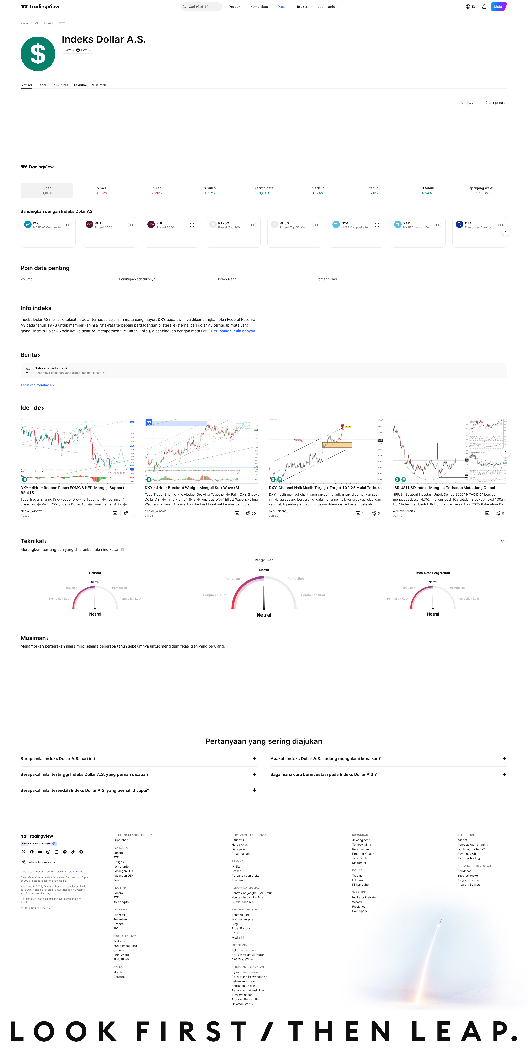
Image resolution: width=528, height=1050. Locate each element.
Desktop (119, 976)
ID (473, 7)
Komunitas (259, 7)
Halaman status (242, 1004)
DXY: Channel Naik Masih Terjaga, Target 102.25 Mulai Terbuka (325, 487)
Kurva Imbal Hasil (125, 945)
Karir (235, 933)
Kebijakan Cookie (243, 985)
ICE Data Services (72, 871)
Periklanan (464, 871)
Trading (357, 875)
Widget (462, 840)
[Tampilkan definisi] (35, 279)
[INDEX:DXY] (397, 479)
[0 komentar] (115, 513)
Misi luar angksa (242, 919)
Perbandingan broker (246, 875)
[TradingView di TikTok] (73, 852)
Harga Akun (240, 844)
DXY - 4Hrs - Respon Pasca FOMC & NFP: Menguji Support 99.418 (72, 490)
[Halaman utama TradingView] (40, 6)
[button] (243, 6)
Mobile (117, 972)
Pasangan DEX (123, 875)
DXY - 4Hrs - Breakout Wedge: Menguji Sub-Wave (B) (192, 487)
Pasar (282, 7)
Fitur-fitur (238, 840)
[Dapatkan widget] (470, 102)
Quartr (24, 902)
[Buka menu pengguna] (484, 6)
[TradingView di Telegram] (65, 852)
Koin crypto (121, 866)
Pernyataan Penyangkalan (249, 976)
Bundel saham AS (243, 902)
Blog (235, 924)
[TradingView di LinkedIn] (56, 852)
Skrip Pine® (121, 959)
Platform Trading (468, 858)
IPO (115, 928)
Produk (234, 7)
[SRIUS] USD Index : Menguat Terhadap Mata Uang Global (444, 487)
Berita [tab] (42, 85)
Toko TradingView (244, 950)
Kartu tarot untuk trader (248, 954)
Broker (302, 7)
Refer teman (360, 849)
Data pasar (239, 849)
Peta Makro (121, 954)
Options (118, 950)
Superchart (120, 840)
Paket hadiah (241, 853)
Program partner (468, 880)
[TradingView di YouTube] (40, 852)
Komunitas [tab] (60, 85)
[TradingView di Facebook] (32, 852)
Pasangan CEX (123, 871)
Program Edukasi (468, 884)
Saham (118, 853)
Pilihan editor (361, 884)
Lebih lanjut (327, 7)
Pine (116, 880)
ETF (116, 857)
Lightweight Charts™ (471, 849)
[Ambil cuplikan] (462, 102)
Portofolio (119, 941)
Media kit (238, 937)
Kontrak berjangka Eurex (248, 897)
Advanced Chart (468, 853)
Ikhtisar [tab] (26, 85)
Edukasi (357, 880)
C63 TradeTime (242, 959)
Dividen (118, 924)
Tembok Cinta (361, 844)
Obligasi (118, 862)
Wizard (357, 902)
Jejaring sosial (361, 840)
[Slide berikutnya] (506, 452)
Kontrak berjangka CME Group (252, 893)
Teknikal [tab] (80, 85)
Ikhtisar (237, 866)
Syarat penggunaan (245, 972)
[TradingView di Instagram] (48, 852)
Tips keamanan (242, 995)
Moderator (359, 862)
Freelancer (359, 906)
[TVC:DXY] (24, 479)
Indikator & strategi (365, 897)
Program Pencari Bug (246, 999)
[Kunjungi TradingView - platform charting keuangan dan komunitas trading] (37, 167)
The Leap (238, 880)
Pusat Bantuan (241, 928)
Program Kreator (363, 853)
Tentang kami (241, 914)
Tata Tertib (359, 858)
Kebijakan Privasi (243, 981)
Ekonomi (119, 914)
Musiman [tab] (99, 85)
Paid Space (360, 911)
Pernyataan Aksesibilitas (248, 990)
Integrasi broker (468, 875)
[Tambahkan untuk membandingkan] (68, 224)
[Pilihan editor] (149, 422)
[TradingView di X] (23, 852)
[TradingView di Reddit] (81, 852)
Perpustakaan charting (472, 844)
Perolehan (120, 919)
